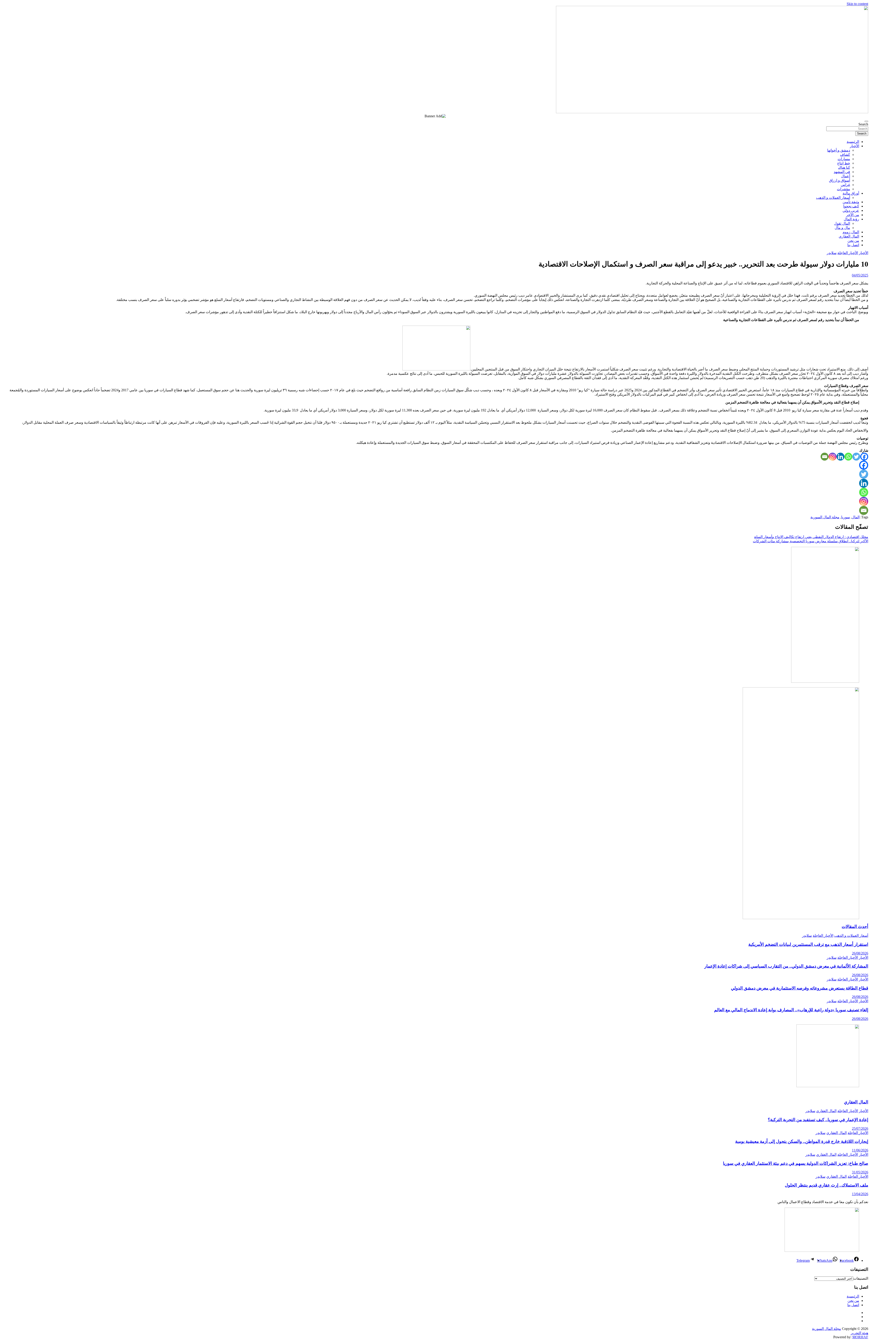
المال (856, 517)
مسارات (844, 159)
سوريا (845, 517)
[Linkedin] (840, 457)
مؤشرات (843, 189)
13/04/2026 (860, 1194)
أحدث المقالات (855, 926)
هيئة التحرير (859, 1333)
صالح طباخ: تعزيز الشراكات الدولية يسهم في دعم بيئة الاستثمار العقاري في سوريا (795, 1163)
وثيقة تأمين (851, 202)
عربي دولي (851, 210)
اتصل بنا (853, 245)
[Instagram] (832, 457)
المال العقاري (849, 236)
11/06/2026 (860, 1150)
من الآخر (852, 215)
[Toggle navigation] (866, 121)
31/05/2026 (860, 1172)
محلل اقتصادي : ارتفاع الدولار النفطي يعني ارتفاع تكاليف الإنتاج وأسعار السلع (811, 537)
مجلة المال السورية (824, 517)
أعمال (845, 176)
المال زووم (851, 232)
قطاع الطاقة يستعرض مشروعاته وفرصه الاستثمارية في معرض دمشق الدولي (799, 988)
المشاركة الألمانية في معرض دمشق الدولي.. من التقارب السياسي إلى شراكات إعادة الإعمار (786, 966)
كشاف (845, 154)
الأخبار (854, 146)
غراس (845, 185)
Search (863, 124)
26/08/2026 (860, 953)
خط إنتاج (843, 163)
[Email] (825, 457)
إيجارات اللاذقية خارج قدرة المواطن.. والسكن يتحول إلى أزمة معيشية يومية (801, 1141)
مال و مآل (842, 228)
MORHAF (860, 1337)
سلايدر (831, 253)
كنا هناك (844, 167)
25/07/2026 (860, 1128)
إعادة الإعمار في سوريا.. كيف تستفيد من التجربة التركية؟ (818, 1119)
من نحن (853, 241)
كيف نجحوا (851, 206)
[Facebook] (864, 457)
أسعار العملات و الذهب (833, 197)
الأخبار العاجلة (847, 253)
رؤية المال (851, 219)
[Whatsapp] (848, 457)
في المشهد (842, 172)
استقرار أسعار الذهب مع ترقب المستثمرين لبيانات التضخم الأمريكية (808, 944)
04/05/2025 (860, 275)
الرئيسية (853, 142)
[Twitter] (856, 457)
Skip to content (857, 4)
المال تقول (842, 223)
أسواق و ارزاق (839, 180)
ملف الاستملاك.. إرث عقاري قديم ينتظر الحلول (826, 1185)
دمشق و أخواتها (838, 150)
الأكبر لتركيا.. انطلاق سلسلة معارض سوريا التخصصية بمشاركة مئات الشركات (810, 541)
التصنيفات (860, 1278)
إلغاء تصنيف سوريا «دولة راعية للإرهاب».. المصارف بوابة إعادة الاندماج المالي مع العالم (791, 1009)
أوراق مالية (851, 193)
